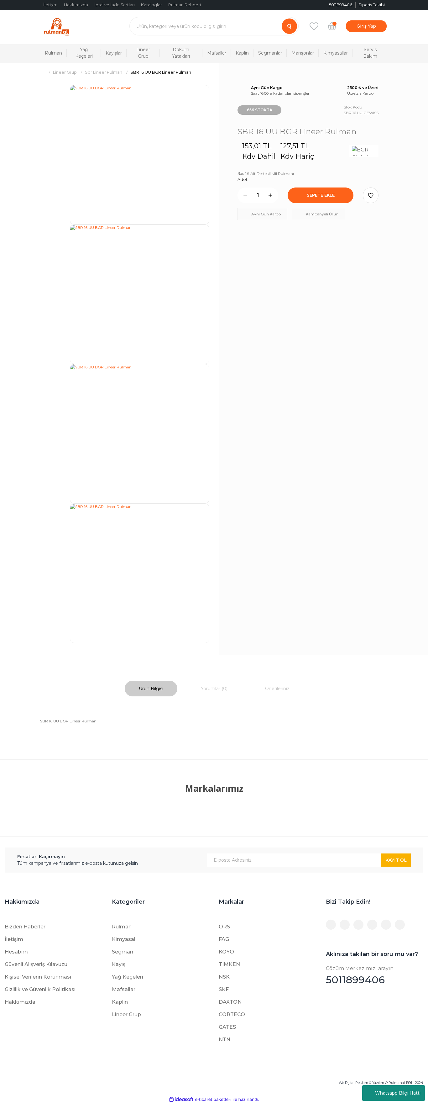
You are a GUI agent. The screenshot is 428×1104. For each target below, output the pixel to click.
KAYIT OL (396, 860)
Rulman (122, 927)
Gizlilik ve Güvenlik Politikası (40, 989)
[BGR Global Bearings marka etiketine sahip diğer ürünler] (363, 151)
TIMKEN (229, 964)
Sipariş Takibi (371, 4)
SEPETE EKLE (321, 195)
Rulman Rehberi (184, 4)
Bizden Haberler (25, 927)
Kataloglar (151, 4)
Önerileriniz (277, 688)
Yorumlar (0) (214, 688)
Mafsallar (123, 989)
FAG (224, 939)
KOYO (226, 952)
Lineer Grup (126, 1014)
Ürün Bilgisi (151, 688)
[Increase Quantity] (270, 195)
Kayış (118, 964)
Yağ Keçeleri (127, 977)
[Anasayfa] (42, 72)
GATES (227, 1027)
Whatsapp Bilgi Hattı (397, 1093)
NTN (224, 1040)
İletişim (50, 4)
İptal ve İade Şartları (114, 4)
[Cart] (332, 26)
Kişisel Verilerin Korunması (38, 977)
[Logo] (56, 26)
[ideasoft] (181, 1099)
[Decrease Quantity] (245, 195)
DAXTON (230, 1002)
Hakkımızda (76, 4)
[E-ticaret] (213, 1099)
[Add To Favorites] (370, 195)
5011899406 (360, 975)
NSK (224, 977)
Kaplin (120, 1002)
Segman (122, 952)
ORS (224, 927)
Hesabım (16, 952)
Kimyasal (123, 939)
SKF (224, 989)
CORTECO (232, 1014)
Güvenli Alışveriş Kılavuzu (36, 964)
